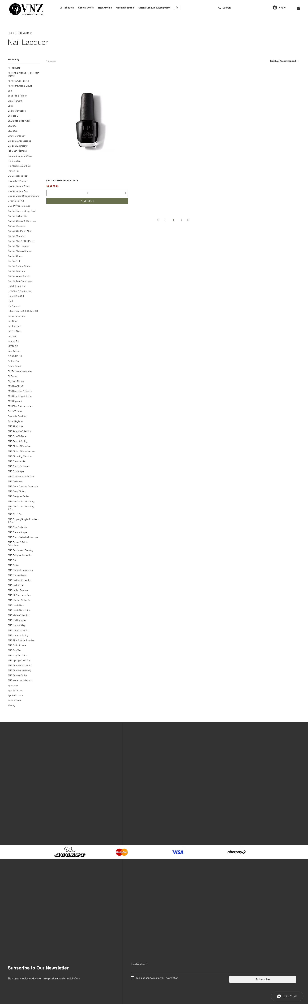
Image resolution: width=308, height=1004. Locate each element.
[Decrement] (49, 193)
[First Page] (158, 220)
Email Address (139, 964)
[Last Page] (188, 220)
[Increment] (126, 193)
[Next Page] (182, 220)
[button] (125, 7)
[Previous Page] (165, 220)
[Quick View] (87, 122)
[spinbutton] (87, 193)
